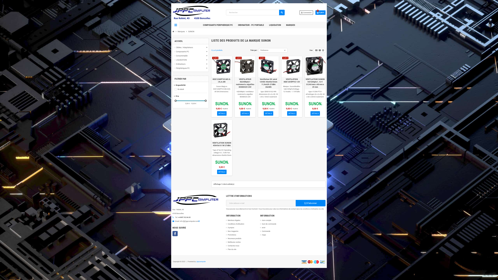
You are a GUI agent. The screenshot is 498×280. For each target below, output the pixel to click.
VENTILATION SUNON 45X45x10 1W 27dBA (221, 144)
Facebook (175, 233)
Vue (311, 50)
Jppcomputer (201, 261)
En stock (181, 89)
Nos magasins (233, 231)
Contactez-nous (233, 246)
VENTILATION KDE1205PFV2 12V (292, 80)
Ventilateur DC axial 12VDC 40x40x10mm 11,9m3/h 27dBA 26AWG (268, 83)
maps (264, 235)
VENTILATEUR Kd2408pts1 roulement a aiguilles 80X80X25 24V (245, 83)
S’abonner (312, 203)
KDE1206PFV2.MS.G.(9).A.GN (222, 80)
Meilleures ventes (234, 242)
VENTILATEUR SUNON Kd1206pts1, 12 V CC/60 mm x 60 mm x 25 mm (315, 83)
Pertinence (264, 50)
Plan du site (232, 249)
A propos (231, 228)
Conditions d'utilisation (236, 224)
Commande (266, 231)
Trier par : (254, 50)
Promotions (232, 235)
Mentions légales (234, 220)
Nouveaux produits (234, 238)
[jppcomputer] (191, 12)
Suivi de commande (269, 224)
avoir (263, 228)
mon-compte (266, 220)
